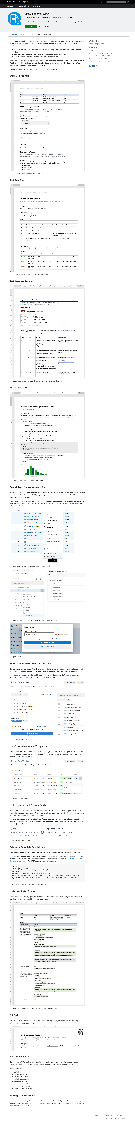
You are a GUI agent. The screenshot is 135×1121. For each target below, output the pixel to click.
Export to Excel (45, 69)
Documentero (31, 17)
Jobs (103, 1115)
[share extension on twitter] (90, 66)
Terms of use (114, 1115)
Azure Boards (22, 6)
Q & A (32, 34)
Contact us (97, 1115)
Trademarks (123, 1115)
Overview (14, 34)
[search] (128, 2)
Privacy (108, 1115)
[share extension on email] (96, 66)
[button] (31, 27)
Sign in (101, 2)
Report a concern (104, 61)
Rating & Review (44, 34)
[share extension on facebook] (93, 66)
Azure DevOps (11, 6)
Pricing (24, 34)
